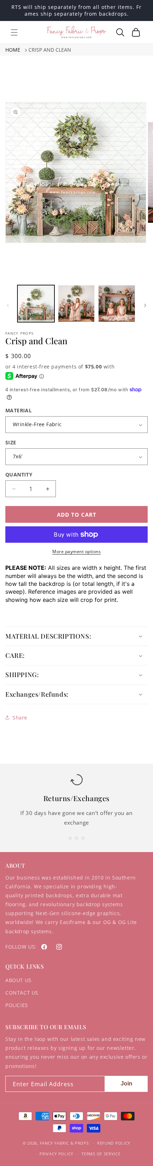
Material (18, 410)
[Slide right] (145, 305)
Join (126, 1083)
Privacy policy (56, 1153)
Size (10, 442)
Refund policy (113, 1143)
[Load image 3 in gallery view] (116, 303)
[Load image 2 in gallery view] (76, 303)
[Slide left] (8, 305)
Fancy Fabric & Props (64, 1143)
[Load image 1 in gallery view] (35, 303)
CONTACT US (21, 992)
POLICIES (16, 1005)
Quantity (18, 474)
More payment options (76, 551)
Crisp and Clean (49, 49)
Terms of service (100, 1153)
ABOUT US (18, 980)
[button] (14, 32)
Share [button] (19, 717)
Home (12, 49)
